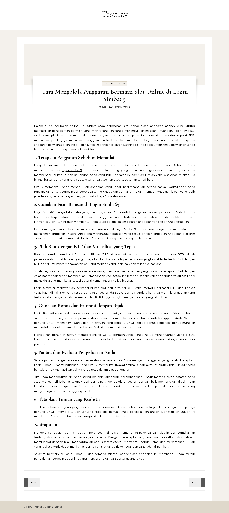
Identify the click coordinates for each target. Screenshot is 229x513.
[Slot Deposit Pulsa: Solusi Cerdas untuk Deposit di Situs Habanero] (31, 482)
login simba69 (72, 170)
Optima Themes (53, 506)
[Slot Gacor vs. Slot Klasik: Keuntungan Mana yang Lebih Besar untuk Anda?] (197, 482)
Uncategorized (114, 84)
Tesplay (114, 13)
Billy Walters (124, 106)
